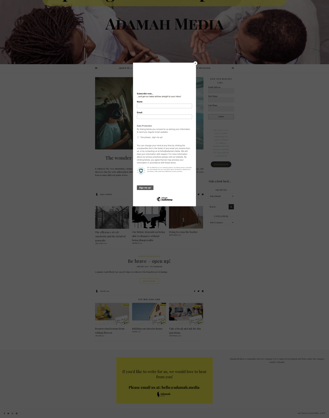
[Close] (195, 63)
